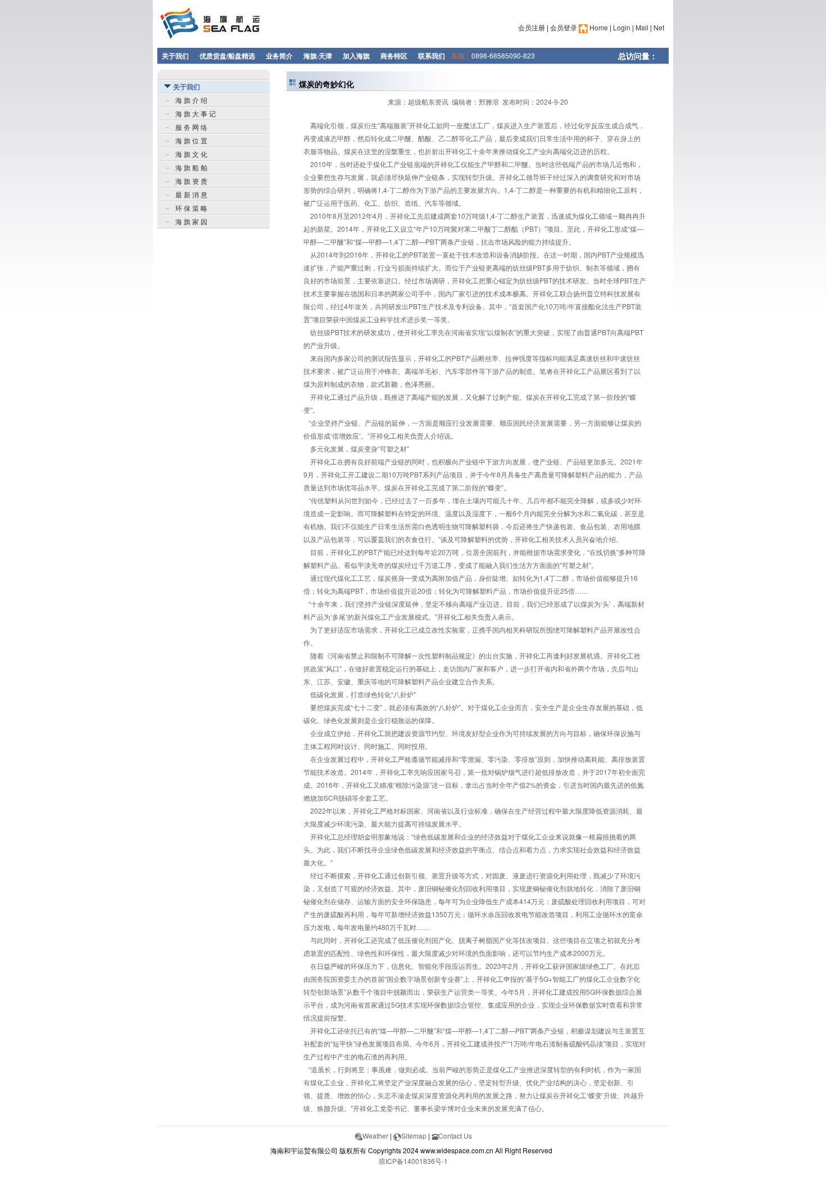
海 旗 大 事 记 (195, 113)
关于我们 (175, 56)
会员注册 (531, 27)
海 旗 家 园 (191, 221)
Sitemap (413, 1135)
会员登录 (563, 27)
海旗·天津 (317, 56)
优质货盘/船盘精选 (227, 56)
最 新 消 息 (191, 194)
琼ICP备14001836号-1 (413, 1161)
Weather (375, 1135)
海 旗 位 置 (191, 140)
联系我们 (431, 56)
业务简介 (279, 56)
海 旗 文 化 (191, 154)
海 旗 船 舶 (191, 167)
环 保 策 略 (191, 208)
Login (621, 27)
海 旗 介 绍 (191, 100)
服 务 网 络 (191, 127)
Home (598, 27)
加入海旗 (356, 56)
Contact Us (455, 1135)
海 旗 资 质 (191, 181)
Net (658, 27)
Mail (642, 27)
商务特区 (393, 56)
